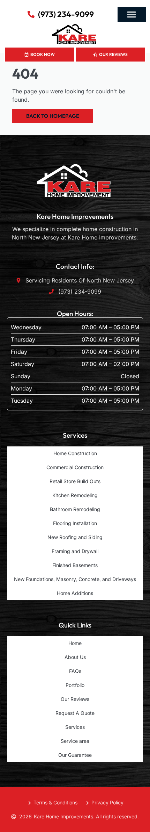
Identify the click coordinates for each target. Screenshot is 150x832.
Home (75, 643)
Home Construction (75, 453)
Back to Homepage (52, 116)
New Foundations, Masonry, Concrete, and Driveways (75, 579)
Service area (75, 741)
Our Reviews (75, 699)
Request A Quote (75, 713)
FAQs (75, 671)
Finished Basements (75, 565)
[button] (131, 14)
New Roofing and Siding (75, 537)
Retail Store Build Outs (75, 481)
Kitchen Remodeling (75, 495)
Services (75, 727)
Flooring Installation (75, 523)
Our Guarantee (75, 755)
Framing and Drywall (75, 551)
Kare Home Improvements (75, 216)
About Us (75, 657)
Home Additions (75, 593)
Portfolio (75, 685)
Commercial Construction (75, 467)
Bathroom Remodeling (75, 509)
